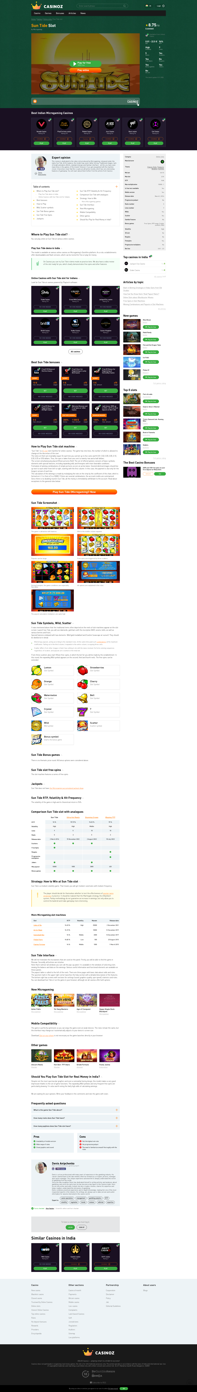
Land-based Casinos (76, 1314)
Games (48, 13)
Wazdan (34, 1067)
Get (45, 391)
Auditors (72, 1329)
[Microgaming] (162, 161)
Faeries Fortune (39, 944)
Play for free (152, 327)
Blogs (145, 1290)
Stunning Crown (91, 817)
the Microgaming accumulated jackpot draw (66, 788)
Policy (108, 1298)
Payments (72, 1294)
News (83, 13)
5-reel (45, 451)
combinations (101, 642)
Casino (37, 13)
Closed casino (36, 1298)
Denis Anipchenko (42, 173)
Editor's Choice (69, 415)
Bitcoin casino (74, 1298)
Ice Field (146, 357)
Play (41, 143)
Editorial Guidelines (113, 1306)
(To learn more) (113, 1388)
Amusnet (80, 1067)
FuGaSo (145, 423)
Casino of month (75, 1290)
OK (124, 1388)
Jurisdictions (73, 1322)
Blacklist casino (37, 1294)
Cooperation (110, 1290)
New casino (35, 1290)
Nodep (34, 378)
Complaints (73, 1310)
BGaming (146, 372)
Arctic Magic (38, 930)
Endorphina (103, 1067)
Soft (70, 1318)
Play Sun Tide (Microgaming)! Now (74, 492)
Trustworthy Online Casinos (41, 1302)
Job (107, 1302)
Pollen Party (38, 940)
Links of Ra (38, 925)
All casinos (75, 351)
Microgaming (35, 1012)
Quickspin (146, 447)
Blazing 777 (110, 817)
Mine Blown (147, 320)
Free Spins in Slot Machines (134, 301)
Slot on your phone (46, 1035)
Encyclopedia (36, 1333)
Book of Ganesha (149, 432)
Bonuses (60, 13)
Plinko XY (146, 370)
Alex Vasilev (50, 1208)
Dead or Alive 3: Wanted (151, 407)
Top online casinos (38, 1314)
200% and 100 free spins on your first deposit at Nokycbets (154, 468)
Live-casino (73, 1306)
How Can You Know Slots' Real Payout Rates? (141, 294)
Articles (72, 13)
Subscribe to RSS (99, 1382)
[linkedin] (53, 1169)
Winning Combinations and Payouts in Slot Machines (143, 304)
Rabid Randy (147, 332)
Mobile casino (74, 1302)
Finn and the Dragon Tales (152, 345)
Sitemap (72, 1333)
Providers (35, 1329)
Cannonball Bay (39, 935)
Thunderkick (147, 397)
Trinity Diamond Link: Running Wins (153, 420)
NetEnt (145, 322)
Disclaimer (110, 1294)
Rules (33, 1318)
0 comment (149, 28)
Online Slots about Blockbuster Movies (138, 297)
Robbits (145, 445)
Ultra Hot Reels (73, 817)
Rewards (34, 1325)
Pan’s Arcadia (147, 394)
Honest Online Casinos (40, 1310)
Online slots (35, 1306)
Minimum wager (99, 415)
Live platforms (74, 1337)
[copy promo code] (45, 139)
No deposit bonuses (39, 1322)
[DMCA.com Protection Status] (97, 1376)
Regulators (73, 1325)
